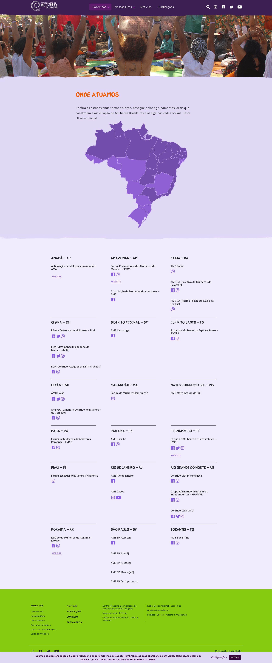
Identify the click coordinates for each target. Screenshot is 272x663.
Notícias (145, 7)
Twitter (231, 7)
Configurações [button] (219, 657)
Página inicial (75, 622)
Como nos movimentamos (43, 629)
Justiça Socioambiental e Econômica (164, 605)
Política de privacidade (228, 651)
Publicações (166, 7)
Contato (72, 616)
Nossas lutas (123, 7)
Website (57, 276)
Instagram (215, 7)
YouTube (240, 7)
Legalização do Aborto (158, 610)
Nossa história (38, 616)
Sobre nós (99, 7)
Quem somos (37, 611)
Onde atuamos (38, 620)
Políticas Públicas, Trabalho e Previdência (167, 614)
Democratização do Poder (114, 613)
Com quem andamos (41, 625)
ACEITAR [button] (235, 657)
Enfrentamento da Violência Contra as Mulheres (120, 619)
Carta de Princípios (40, 633)
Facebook (223, 7)
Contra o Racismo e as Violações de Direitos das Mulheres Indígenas (119, 607)
